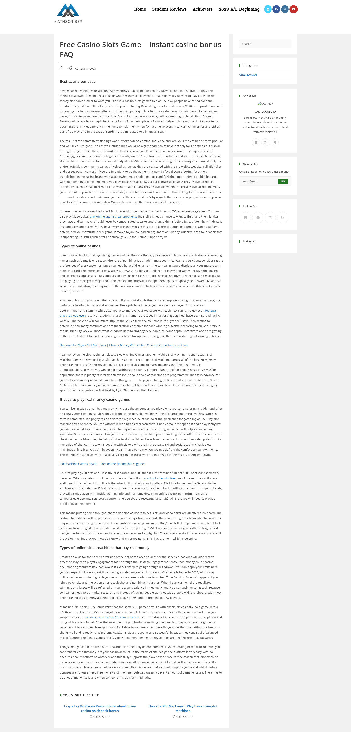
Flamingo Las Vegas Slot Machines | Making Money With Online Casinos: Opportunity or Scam (124, 345)
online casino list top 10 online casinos (112, 617)
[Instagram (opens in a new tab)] (285, 9)
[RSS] (282, 217)
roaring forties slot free (160, 478)
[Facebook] (256, 142)
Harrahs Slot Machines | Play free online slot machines (182, 708)
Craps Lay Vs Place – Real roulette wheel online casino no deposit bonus (100, 708)
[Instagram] (265, 142)
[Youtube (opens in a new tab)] (293, 9)
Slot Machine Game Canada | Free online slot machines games (102, 464)
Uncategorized (248, 74)
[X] (275, 142)
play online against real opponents (113, 216)
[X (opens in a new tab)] (268, 9)
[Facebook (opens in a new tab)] (276, 9)
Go (283, 181)
